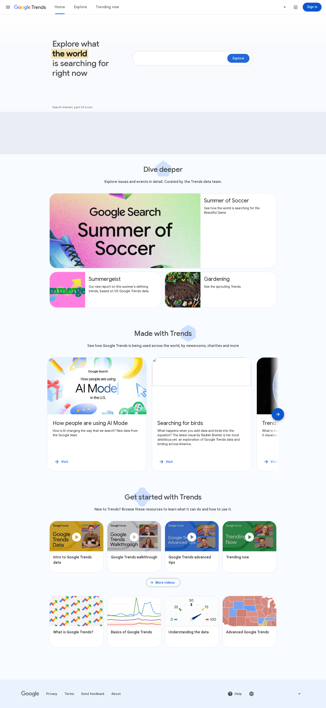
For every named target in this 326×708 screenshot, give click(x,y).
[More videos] (163, 582)
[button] (8, 7)
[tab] (60, 7)
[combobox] (268, 7)
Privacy (51, 694)
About (116, 694)
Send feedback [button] (92, 694)
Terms (69, 694)
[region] (163, 414)
